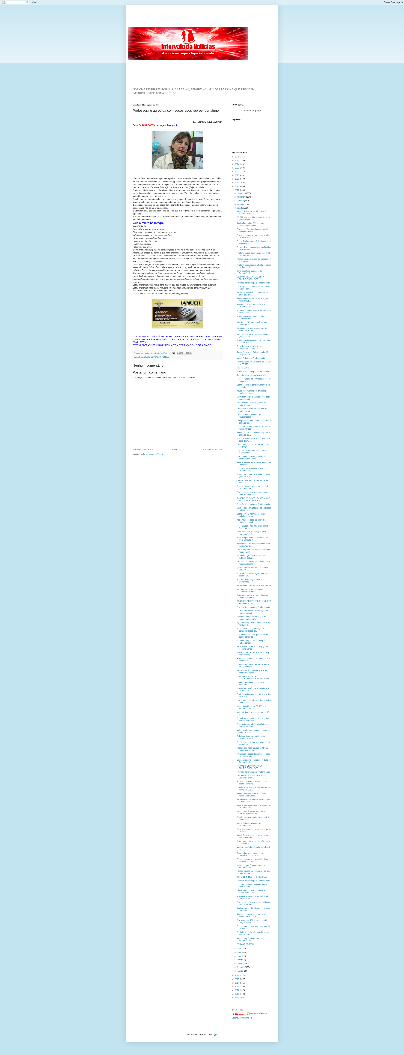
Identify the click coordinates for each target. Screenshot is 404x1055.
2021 (237, 175)
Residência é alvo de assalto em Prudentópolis (251, 305)
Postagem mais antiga (212, 449)
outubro (240, 201)
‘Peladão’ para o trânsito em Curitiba (252, 375)
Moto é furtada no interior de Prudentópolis (249, 416)
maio (239, 956)
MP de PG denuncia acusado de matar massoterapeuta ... (253, 563)
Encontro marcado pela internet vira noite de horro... (252, 885)
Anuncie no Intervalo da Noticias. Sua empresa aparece (253, 719)
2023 (237, 168)
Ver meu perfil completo (242, 1018)
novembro (241, 197)
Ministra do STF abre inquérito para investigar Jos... (252, 323)
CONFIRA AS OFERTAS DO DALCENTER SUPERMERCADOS (253, 677)
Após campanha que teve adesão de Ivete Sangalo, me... (252, 539)
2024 (237, 164)
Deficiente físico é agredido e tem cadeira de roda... (251, 737)
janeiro (240, 971)
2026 (237, 157)
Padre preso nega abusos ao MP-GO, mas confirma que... (253, 749)
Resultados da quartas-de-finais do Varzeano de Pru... (252, 329)
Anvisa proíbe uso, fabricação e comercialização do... (250, 630)
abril (239, 960)
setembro (241, 204)
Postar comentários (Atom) (151, 454)
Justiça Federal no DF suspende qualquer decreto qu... (250, 224)
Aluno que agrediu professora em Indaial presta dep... (251, 557)
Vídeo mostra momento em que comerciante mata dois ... (250, 590)
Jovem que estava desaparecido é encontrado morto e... (251, 915)
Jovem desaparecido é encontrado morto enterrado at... (252, 794)
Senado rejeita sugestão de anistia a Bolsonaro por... (252, 581)
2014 (237, 983)
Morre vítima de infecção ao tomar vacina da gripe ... (251, 777)
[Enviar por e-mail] (178, 353)
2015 (237, 979)
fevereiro (241, 967)
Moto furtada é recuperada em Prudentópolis (250, 939)
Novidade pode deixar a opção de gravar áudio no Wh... (251, 618)
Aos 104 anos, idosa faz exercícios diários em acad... (251, 521)
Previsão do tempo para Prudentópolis (253, 283)
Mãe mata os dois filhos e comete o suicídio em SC (252, 451)
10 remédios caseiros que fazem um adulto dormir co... (252, 636)
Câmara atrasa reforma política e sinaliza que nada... (251, 891)
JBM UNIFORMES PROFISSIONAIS (252, 877)
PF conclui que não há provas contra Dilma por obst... (252, 527)
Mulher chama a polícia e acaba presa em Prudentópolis (253, 671)
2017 (237, 190)
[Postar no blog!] (181, 353)
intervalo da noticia (151, 353)
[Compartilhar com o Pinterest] (190, 353)
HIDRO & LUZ (243, 368)
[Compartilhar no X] (184, 353)
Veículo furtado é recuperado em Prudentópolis (251, 866)
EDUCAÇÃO (156, 357)
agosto (240, 208)
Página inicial (178, 449)
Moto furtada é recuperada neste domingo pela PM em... (251, 812)
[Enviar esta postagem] (173, 353)
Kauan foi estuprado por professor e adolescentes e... (252, 392)
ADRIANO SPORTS (245, 944)
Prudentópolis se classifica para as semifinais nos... (252, 317)
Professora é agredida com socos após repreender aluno (253, 755)
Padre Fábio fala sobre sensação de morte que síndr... (252, 612)
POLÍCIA (165, 357)
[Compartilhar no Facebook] (187, 353)
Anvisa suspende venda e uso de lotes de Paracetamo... (253, 236)
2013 (237, 987)
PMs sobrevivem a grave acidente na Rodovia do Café (252, 860)
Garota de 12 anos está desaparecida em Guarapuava (253, 230)
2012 (237, 990)
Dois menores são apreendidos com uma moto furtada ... (252, 596)
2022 (237, 172)
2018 (237, 186)
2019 (237, 183)
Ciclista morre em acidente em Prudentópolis (250, 469)
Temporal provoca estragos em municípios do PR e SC (250, 854)
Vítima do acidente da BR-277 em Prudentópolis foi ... (251, 707)
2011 (237, 994)
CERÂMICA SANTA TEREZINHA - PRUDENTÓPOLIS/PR (251, 278)
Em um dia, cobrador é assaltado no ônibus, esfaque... (252, 725)
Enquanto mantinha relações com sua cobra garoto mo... (253, 783)
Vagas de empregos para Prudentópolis (254, 585)
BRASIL (147, 357)
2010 (237, 998)
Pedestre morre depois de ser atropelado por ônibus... (249, 347)
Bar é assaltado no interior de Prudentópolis (249, 272)
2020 (237, 179)
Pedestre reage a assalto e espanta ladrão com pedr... (252, 641)
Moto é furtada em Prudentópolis (251, 358)
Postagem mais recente (143, 449)
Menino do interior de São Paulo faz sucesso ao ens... (252, 212)
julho (239, 949)
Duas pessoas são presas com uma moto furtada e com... (252, 493)
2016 (237, 975)
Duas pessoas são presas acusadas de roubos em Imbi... (253, 903)
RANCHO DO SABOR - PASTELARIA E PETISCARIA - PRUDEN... (253, 499)
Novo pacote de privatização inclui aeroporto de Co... (251, 533)
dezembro (241, 193)
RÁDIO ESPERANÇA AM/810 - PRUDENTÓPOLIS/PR (250, 767)
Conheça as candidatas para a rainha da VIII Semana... (253, 665)
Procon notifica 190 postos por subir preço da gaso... (252, 921)
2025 (237, 160)
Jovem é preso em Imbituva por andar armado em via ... (253, 836)
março (240, 963)
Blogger (214, 1035)
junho (239, 952)
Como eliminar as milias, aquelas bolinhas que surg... (251, 515)
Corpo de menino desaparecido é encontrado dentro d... (251, 457)
